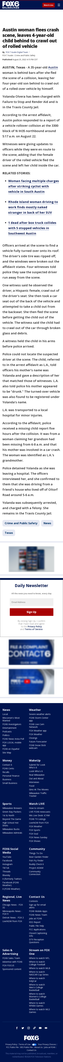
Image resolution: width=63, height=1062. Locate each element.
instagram (28, 1028)
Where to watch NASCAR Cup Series (38, 973)
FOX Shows (34, 841)
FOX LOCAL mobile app (11, 744)
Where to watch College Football (37, 963)
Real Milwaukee (36, 774)
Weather (35, 710)
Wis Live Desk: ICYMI (39, 815)
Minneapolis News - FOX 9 (12, 912)
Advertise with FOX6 (12, 961)
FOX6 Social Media (10, 850)
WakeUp (35, 760)
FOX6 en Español (10, 748)
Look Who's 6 (36, 771)
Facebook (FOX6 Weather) (10, 884)
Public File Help (36, 925)
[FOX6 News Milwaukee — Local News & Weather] (11, 5)
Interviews (34, 782)
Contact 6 (7, 764)
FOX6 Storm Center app (38, 719)
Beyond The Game (11, 819)
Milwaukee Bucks (11, 829)
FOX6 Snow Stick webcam (37, 746)
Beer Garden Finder (38, 856)
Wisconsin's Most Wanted (11, 719)
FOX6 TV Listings (37, 819)
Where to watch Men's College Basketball (37, 987)
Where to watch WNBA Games (37, 1004)
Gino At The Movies (39, 789)
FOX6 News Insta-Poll (13, 738)
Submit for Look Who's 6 (37, 766)
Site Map (6, 752)
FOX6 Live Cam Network (36, 725)
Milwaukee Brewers (12, 808)
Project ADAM (36, 867)
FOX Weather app (37, 730)
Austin (53, 67)
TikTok (5, 867)
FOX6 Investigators (11, 724)
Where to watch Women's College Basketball (37, 996)
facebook (17, 1028)
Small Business (9, 783)
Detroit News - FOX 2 (13, 917)
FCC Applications (37, 929)
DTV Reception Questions (36, 941)
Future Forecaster (38, 741)
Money (7, 760)
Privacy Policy (35, 626)
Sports (6, 804)
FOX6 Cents (8, 768)
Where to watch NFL (39, 958)
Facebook (7, 860)
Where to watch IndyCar (37, 979)
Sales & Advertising (10, 952)
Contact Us (36, 897)
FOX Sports (34, 830)
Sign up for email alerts (37, 906)
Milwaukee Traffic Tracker (38, 794)
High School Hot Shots (10, 824)
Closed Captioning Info (38, 934)
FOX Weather (35, 734)
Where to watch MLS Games (39, 1011)
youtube (40, 1028)
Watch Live (48, 5)
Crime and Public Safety (25, 55)
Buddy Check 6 (36, 864)
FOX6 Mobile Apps (38, 911)
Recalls (5, 772)
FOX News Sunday (38, 837)
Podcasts (7, 731)
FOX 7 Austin (7, 55)
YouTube (6, 856)
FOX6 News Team (38, 914)
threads (34, 1028)
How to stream (36, 808)
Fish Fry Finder (36, 860)
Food (31, 785)
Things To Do (36, 853)
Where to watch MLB (39, 968)
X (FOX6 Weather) (11, 888)
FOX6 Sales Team (11, 958)
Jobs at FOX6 (35, 918)
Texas (9, 533)
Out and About (36, 778)
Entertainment (9, 727)
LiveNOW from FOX (39, 822)
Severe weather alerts (40, 714)
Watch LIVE (37, 804)
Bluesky (6, 875)
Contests (33, 901)
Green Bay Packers (11, 811)
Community (37, 849)
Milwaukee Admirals (12, 832)
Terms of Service (34, 629)
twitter (22, 1028)
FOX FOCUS (8, 965)
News (47, 523)
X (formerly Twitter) (12, 878)
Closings (33, 737)
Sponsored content (11, 969)
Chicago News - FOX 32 (12, 906)
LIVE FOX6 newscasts (39, 811)
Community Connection (35, 873)
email (46, 1028)
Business (6, 779)
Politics (5, 735)
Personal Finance (10, 775)
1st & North (8, 815)
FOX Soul (33, 833)
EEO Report (35, 922)
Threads (6, 871)
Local (5, 714)
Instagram (7, 864)
